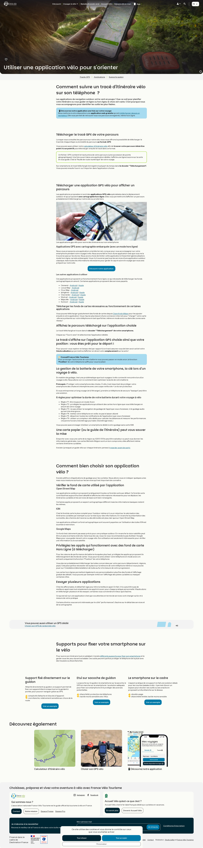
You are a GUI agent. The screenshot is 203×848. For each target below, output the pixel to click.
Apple (81, 285)
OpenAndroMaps (120, 313)
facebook (94, 795)
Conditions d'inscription (174, 826)
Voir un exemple (50, 706)
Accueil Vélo (106, 4)
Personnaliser (101, 844)
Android (73, 285)
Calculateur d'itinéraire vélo (49, 769)
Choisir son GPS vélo (92, 769)
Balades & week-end (90, 4)
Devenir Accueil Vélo (132, 810)
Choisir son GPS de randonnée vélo (40, 626)
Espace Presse (47, 811)
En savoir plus (112, 810)
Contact (16, 811)
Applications (99, 77)
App (138, 4)
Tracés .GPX (85, 77)
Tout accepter (121, 838)
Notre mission (31, 811)
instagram (81, 795)
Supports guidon (116, 77)
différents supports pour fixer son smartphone (120, 656)
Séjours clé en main (122, 4)
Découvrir (56, 4)
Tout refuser (82, 838)
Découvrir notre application (101, 268)
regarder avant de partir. (120, 447)
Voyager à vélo (69, 4)
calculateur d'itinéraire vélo (95, 146)
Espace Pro (60, 811)
